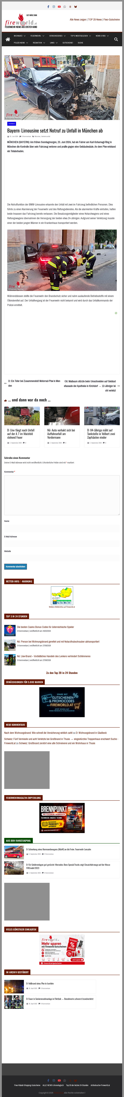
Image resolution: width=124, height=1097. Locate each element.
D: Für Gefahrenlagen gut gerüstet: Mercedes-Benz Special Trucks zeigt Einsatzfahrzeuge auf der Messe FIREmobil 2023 (68, 866)
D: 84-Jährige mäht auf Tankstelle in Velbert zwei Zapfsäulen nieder (101, 434)
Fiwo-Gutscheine (112, 19)
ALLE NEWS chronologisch (53, 1085)
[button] (24, 36)
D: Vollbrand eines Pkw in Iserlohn (40, 983)
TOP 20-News (95, 19)
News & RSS (101, 36)
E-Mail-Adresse (10, 536)
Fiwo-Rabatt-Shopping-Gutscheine (27, 1085)
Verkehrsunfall (45, 136)
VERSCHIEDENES (55, 36)
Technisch (11, 123)
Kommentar (9, 472)
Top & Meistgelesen (79, 36)
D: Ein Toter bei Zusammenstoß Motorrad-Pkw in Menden (34, 383)
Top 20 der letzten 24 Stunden (77, 1085)
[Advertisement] (27, 770)
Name (6, 521)
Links (52, 42)
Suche (80, 42)
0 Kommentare (26, 136)
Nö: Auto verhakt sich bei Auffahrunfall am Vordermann (61, 434)
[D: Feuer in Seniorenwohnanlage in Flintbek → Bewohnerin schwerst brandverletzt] (14, 1002)
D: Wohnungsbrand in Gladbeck (91, 732)
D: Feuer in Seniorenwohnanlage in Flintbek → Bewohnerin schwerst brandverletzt (59, 998)
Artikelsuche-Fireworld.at (100, 1085)
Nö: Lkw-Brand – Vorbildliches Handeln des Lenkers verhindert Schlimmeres (53, 656)
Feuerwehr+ (36, 36)
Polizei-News (19, 42)
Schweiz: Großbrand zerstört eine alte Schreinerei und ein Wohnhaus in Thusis (57, 743)
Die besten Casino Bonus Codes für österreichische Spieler (45, 627)
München (37, 136)
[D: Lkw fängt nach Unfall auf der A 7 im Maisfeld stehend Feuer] (22, 409)
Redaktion (37, 42)
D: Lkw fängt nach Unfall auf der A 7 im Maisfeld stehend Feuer (20, 434)
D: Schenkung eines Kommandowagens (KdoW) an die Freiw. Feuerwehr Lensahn (58, 849)
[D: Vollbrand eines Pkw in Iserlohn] (14, 986)
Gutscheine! (68, 42)
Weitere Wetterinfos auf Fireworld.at (62, 607)
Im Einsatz (18, 36)
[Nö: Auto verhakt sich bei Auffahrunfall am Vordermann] (62, 409)
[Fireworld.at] (7, 39)
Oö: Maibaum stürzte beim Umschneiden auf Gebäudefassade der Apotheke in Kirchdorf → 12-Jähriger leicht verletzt (90, 386)
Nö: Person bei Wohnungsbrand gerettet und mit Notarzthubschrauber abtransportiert (58, 641)
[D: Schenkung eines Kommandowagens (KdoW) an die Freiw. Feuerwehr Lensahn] (14, 852)
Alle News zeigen (78, 19)
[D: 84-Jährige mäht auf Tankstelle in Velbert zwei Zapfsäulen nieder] (102, 409)
